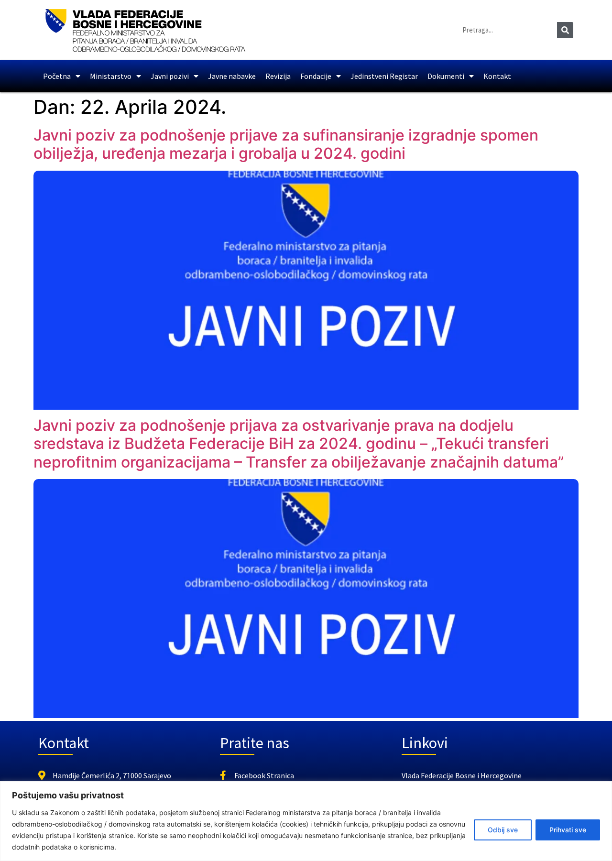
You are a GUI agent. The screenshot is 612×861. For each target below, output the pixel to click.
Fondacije (315, 76)
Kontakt (497, 76)
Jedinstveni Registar (384, 76)
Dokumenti (445, 76)
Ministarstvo (110, 76)
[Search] (565, 30)
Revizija (278, 76)
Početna (57, 76)
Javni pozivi (170, 76)
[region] (306, 821)
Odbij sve (503, 830)
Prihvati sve (567, 830)
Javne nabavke (232, 76)
